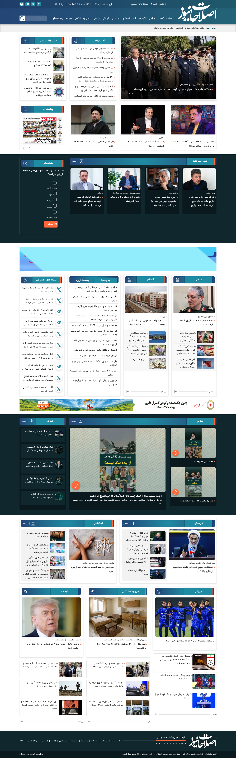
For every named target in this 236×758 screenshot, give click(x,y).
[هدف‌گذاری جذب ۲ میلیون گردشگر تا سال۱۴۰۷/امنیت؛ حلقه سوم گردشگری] (158, 536)
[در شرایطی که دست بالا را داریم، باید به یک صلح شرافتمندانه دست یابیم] (199, 179)
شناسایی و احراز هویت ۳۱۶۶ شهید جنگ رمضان (94, 325)
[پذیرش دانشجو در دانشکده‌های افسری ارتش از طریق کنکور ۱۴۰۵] (137, 669)
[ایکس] (33, 4)
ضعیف (50, 207)
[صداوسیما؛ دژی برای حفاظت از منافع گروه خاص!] (59, 434)
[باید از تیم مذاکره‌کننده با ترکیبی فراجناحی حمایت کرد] (58, 52)
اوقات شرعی (32, 740)
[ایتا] (39, 4)
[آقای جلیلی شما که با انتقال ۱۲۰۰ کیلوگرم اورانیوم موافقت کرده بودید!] (59, 465)
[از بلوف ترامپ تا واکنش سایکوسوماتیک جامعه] (59, 497)
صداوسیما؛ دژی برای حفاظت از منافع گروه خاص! (39, 433)
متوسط (49, 200)
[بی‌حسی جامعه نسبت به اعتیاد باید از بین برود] (92, 544)
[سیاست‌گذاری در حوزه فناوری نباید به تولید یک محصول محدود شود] (137, 688)
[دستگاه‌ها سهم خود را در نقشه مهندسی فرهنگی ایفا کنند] (192, 544)
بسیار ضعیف (51, 217)
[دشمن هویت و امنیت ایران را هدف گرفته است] (194, 299)
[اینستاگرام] (22, 4)
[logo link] (196, 12)
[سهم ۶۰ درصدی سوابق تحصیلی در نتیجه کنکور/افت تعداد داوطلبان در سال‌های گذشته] (57, 574)
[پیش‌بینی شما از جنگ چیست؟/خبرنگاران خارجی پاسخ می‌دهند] (118, 460)
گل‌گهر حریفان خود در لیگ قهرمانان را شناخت (95, 356)
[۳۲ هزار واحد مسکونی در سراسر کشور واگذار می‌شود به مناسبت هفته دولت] (146, 299)
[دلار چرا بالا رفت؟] (157, 363)
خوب (50, 194)
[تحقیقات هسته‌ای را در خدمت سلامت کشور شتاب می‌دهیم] (57, 548)
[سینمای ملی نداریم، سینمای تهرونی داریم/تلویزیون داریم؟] (158, 549)
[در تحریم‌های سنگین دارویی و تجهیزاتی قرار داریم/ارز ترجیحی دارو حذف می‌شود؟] (57, 561)
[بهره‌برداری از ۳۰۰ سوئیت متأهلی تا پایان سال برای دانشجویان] (118, 617)
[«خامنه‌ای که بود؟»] (193, 443)
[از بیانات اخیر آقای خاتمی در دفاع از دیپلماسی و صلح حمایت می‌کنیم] (58, 91)
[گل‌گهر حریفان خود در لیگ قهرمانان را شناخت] (204, 700)
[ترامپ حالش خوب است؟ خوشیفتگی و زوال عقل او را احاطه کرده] (51, 617)
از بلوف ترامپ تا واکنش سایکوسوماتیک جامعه (42, 496)
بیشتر (73, 161)
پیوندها (84, 740)
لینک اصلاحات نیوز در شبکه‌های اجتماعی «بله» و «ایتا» (179, 28)
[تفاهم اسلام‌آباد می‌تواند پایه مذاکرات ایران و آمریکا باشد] (205, 337)
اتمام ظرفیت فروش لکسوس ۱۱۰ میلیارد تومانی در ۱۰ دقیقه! (39, 448)
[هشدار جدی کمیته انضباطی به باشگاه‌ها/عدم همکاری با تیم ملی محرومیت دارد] (204, 662)
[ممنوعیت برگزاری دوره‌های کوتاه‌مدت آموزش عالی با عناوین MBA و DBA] (137, 707)
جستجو (74, 740)
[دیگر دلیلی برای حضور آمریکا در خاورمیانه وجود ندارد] (70, 688)
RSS (21, 740)
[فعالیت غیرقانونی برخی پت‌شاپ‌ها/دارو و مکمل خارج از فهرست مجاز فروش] (157, 337)
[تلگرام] (27, 4)
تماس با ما (105, 740)
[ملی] (118, 404)
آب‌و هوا (44, 740)
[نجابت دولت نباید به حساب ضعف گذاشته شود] (58, 65)
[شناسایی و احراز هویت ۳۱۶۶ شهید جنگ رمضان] (158, 562)
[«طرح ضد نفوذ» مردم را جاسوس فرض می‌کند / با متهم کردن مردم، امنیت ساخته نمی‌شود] (162, 179)
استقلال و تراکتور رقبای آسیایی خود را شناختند (95, 350)
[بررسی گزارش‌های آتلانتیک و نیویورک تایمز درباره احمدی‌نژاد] (59, 481)
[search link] (22, 18)
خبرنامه (94, 740)
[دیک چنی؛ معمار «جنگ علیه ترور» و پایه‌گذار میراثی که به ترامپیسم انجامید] (70, 669)
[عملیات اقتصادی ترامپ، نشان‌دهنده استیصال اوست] (143, 119)
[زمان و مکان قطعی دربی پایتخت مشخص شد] (204, 681)
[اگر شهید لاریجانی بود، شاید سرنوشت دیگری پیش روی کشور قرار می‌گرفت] (58, 78)
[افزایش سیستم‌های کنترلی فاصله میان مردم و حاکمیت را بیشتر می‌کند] (193, 119)
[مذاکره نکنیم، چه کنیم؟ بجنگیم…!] (193, 482)
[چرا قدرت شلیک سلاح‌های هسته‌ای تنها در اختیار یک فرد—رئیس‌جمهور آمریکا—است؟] (70, 707)
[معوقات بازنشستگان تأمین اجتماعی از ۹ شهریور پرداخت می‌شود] (157, 350)
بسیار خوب (52, 188)
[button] (132, 93)
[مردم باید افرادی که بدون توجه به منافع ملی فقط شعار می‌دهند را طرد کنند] (86, 179)
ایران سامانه (24, 754)
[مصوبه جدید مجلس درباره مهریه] (57, 536)
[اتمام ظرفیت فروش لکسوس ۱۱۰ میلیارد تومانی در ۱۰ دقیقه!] (59, 449)
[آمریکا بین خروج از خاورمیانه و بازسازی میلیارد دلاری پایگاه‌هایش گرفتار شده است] (205, 363)
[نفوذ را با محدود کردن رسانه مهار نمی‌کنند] (124, 179)
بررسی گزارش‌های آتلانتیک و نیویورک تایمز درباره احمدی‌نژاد (39, 480)
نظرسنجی (63, 740)
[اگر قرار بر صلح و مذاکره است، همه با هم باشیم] (93, 119)
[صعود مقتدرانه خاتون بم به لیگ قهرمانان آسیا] (184, 617)
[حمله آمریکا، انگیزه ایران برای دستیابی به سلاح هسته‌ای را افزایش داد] (205, 350)
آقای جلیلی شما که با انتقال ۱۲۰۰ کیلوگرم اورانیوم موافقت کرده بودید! (39, 464)
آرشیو (53, 740)
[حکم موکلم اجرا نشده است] (158, 574)
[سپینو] (118, 258)
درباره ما (117, 740)
